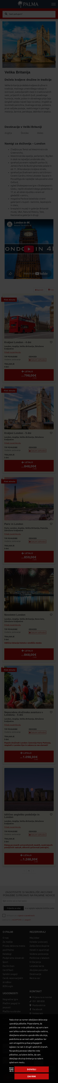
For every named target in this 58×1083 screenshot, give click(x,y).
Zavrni (31, 1076)
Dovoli (31, 1069)
